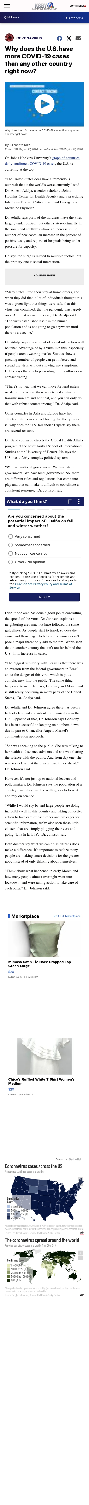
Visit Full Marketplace (67, 916)
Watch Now (77, 6)
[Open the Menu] (7, 6)
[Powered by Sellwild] (75, 1159)
